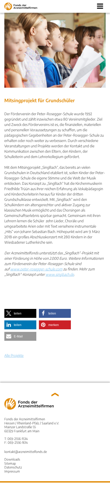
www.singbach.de (60, 274)
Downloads (12, 459)
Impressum (12, 471)
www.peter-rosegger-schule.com (36, 269)
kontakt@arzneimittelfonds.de (25, 452)
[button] (20, 313)
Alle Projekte (14, 355)
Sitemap (10, 463)
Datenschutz (13, 467)
